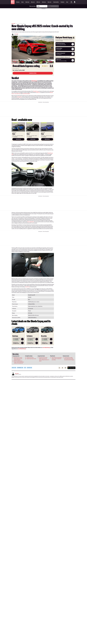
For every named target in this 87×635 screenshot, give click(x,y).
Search (71, 2)
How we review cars (16, 68)
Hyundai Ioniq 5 (18, 93)
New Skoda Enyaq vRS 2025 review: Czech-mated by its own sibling (57, 358)
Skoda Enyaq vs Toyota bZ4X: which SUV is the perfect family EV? (18, 358)
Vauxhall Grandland (26, 93)
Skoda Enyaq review (30, 357)
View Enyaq (18, 139)
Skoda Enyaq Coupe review (31, 358)
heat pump (27, 286)
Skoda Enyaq (34, 80)
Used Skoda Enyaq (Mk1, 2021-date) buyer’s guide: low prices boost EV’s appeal (69, 358)
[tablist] (33, 62)
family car (38, 92)
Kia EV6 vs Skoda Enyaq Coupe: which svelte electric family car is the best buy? (19, 362)
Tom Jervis (17, 373)
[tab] (15, 62)
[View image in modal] (13, 48)
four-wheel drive (30, 221)
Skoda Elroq (19, 96)
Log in (74, 2)
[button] (33, 48)
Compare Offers (32, 73)
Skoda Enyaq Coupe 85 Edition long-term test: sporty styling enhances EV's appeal (44, 359)
